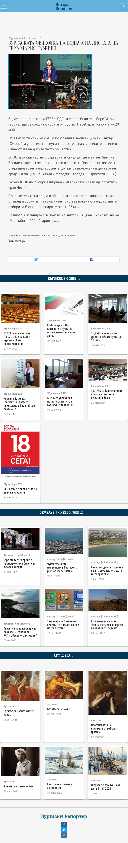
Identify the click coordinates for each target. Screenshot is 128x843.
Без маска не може (58, 709)
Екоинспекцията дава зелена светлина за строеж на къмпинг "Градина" (107, 624)
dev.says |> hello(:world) (17, 555)
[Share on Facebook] (91, 259)
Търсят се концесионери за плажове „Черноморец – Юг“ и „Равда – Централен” (20, 632)
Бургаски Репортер (64, 816)
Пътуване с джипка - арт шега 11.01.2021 (105, 787)
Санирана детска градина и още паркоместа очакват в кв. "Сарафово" (107, 570)
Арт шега (9, 706)
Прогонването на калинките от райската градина (104, 728)
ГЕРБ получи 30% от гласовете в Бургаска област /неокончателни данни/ (61, 330)
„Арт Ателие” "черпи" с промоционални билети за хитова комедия (20, 563)
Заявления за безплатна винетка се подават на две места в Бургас (63, 624)
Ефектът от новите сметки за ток (19, 713)
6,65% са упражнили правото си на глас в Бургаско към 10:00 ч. (60, 401)
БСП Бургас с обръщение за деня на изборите (20, 490)
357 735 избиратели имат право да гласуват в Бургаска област (106, 394)
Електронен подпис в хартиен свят (60, 786)
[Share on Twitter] (36, 259)
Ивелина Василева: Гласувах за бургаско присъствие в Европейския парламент (20, 403)
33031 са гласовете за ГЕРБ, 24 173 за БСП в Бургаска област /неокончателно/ (17, 338)
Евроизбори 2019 (13, 328)
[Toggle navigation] (3, 6)
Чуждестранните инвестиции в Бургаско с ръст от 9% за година (62, 567)
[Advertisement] (52, 25)
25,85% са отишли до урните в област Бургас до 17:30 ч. (106, 336)
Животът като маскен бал (19, 786)
